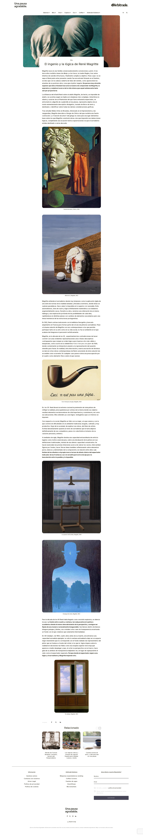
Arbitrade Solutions (93, 12)
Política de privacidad (31, 784)
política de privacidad (114, 788)
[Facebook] (67, 816)
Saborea (46, 12)
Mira (54, 12)
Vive (60, 12)
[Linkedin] (75, 816)
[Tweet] (56, 722)
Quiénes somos (31, 776)
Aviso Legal (32, 781)
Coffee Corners (71, 778)
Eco (74, 12)
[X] (69, 816)
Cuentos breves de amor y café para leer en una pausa (92, 754)
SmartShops (71, 784)
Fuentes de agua (71, 781)
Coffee (81, 12)
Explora (68, 12)
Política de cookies (31, 786)
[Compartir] (51, 722)
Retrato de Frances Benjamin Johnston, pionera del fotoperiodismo (51, 755)
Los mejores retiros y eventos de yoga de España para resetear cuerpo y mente (71, 755)
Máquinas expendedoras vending (71, 776)
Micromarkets (71, 786)
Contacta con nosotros (32, 778)
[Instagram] (72, 816)
